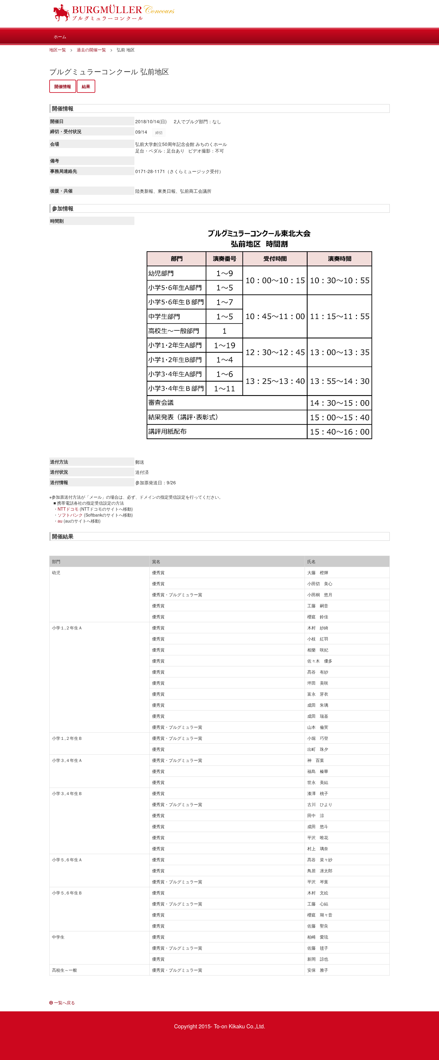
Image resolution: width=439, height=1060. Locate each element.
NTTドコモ (68, 509)
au (60, 521)
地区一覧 (57, 50)
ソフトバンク (70, 515)
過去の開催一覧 (91, 50)
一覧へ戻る (64, 1002)
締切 (158, 132)
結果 (86, 86)
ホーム (60, 36)
